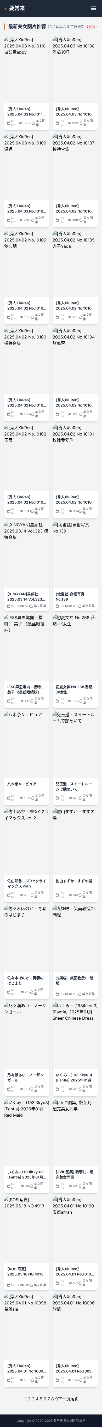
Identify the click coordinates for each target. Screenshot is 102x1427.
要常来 (17, 8)
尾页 (74, 1398)
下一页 (64, 1398)
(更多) (92, 26)
